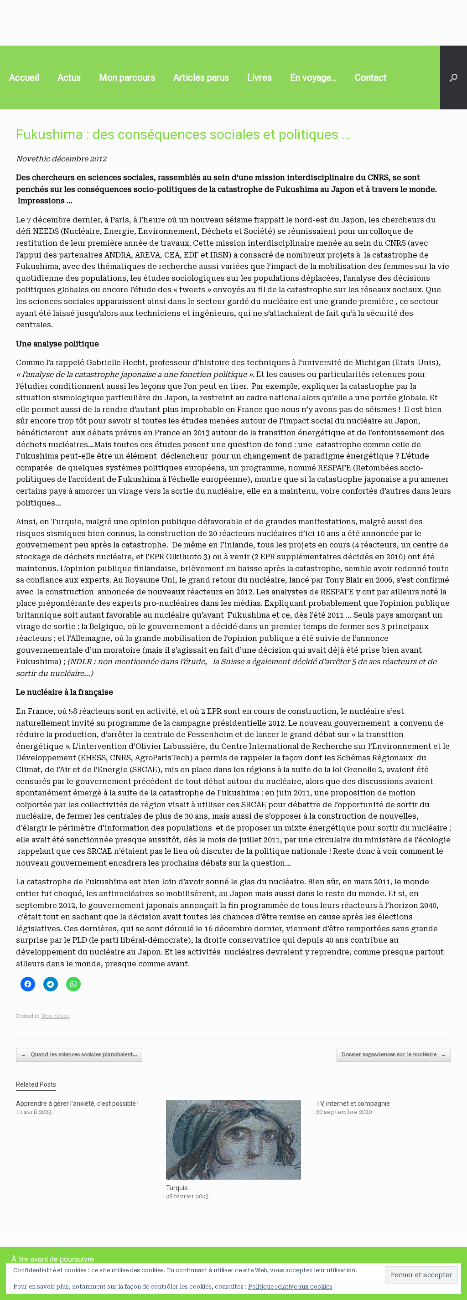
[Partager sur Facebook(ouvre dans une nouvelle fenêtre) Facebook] (28, 984)
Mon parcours (127, 77)
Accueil (24, 77)
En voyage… (313, 77)
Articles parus (201, 77)
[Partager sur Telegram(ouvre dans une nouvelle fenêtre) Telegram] (50, 984)
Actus (69, 77)
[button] (453, 77)
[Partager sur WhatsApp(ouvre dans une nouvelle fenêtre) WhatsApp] (73, 984)
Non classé (55, 1016)
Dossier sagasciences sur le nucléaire (394, 1055)
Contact (371, 77)
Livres (259, 77)
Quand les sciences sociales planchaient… (79, 1055)
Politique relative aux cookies (290, 1287)
